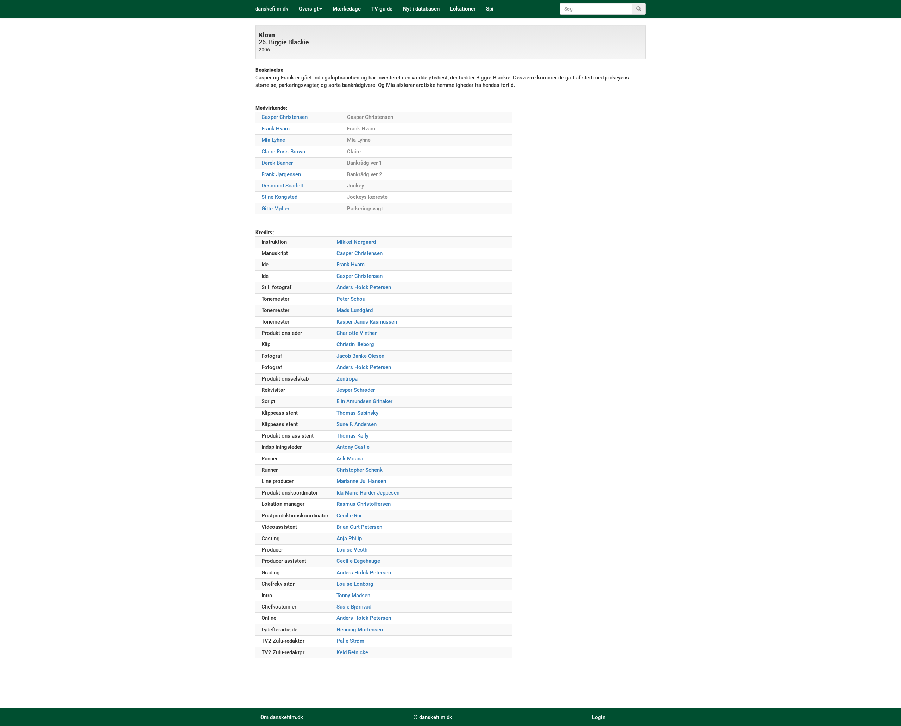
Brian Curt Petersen (359, 527)
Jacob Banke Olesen (360, 356)
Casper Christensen (285, 117)
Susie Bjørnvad (353, 607)
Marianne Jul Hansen (361, 481)
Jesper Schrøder (355, 390)
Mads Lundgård (354, 310)
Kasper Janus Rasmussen (366, 322)
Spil (490, 9)
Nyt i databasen (421, 9)
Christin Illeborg (355, 344)
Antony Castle (353, 447)
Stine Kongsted (279, 197)
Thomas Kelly (352, 436)
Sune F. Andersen (356, 424)
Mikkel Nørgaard (356, 242)
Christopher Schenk (359, 470)
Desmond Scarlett (283, 186)
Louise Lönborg (354, 584)
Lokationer (462, 9)
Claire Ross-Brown (283, 151)
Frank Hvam (276, 129)
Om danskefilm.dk (281, 717)
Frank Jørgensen (281, 174)
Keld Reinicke (352, 652)
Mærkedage (347, 9)
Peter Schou (350, 299)
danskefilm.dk (271, 9)
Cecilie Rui (348, 515)
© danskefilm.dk (433, 717)
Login (598, 717)
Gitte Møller (275, 208)
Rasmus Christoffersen (363, 504)
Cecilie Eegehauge (358, 561)
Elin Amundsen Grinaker (364, 401)
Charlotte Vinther (356, 333)
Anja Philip (349, 538)
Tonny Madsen (353, 595)
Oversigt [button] (309, 9)
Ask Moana (349, 459)
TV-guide (381, 9)
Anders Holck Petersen (363, 287)
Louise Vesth (351, 550)
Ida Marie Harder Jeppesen (367, 493)
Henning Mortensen (359, 629)
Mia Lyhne (273, 140)
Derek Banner (277, 163)
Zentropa (347, 379)
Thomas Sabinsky (357, 413)
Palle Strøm (350, 641)
